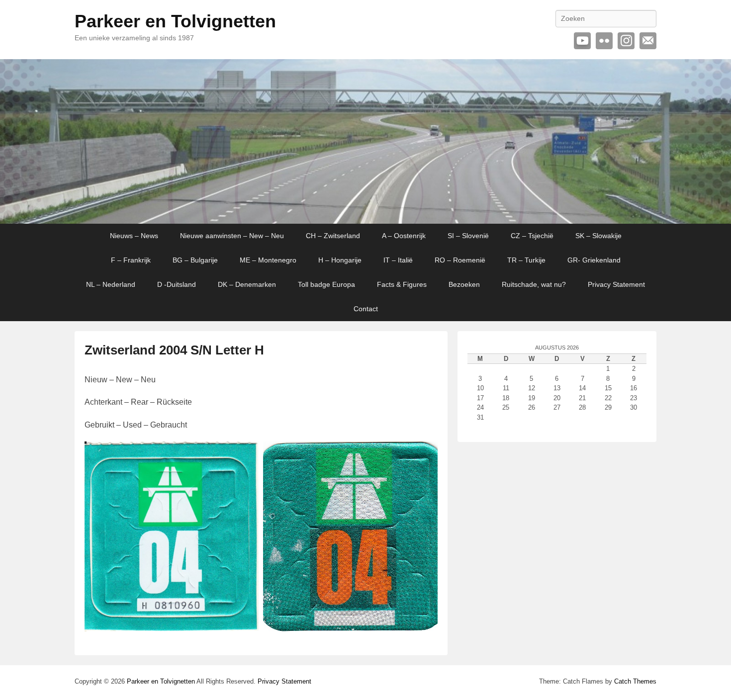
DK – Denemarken (247, 284)
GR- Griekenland (594, 260)
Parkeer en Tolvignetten (175, 21)
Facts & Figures (402, 284)
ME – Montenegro (268, 260)
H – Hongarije (340, 260)
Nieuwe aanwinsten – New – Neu (232, 236)
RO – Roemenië (460, 260)
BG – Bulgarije (195, 260)
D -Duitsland (176, 284)
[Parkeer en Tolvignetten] (365, 141)
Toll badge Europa (326, 284)
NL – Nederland (110, 284)
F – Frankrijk (131, 260)
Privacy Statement (616, 284)
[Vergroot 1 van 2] (246, 454)
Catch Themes (635, 681)
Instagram (626, 40)
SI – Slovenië (468, 236)
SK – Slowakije (598, 236)
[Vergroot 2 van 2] (425, 454)
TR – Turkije (526, 260)
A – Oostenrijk (404, 236)
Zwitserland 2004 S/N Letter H (174, 350)
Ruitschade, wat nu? (534, 284)
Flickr (604, 40)
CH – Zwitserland (333, 236)
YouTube (582, 40)
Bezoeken (464, 284)
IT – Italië (398, 260)
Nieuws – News (134, 236)
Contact (366, 309)
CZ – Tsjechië (532, 236)
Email (648, 40)
